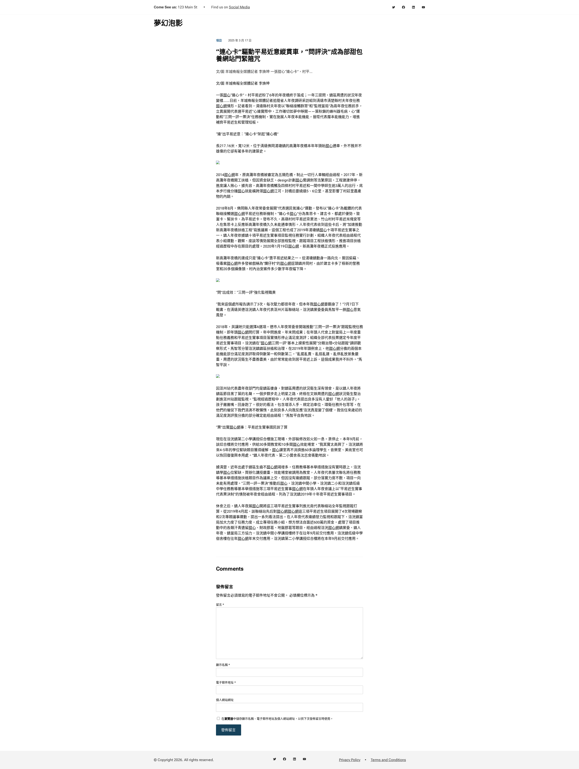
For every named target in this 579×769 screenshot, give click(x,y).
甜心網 (221, 106)
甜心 (226, 95)
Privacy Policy (349, 760)
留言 (220, 604)
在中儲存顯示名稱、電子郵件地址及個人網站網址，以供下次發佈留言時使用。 (277, 718)
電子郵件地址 (226, 682)
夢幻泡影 (168, 23)
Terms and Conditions (388, 760)
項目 (219, 40)
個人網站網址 (225, 700)
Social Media (239, 7)
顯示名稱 (223, 665)
